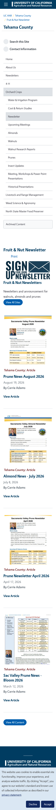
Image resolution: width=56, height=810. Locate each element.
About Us (11, 67)
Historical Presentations (20, 186)
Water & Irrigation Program (22, 100)
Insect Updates (16, 165)
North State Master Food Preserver (25, 211)
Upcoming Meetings (19, 124)
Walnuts (12, 141)
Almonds (13, 133)
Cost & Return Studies (20, 108)
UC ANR (7, 15)
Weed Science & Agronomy (20, 203)
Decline (33, 804)
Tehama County (23, 15)
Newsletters (12, 75)
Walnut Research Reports (21, 149)
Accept (47, 804)
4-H (8, 83)
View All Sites (13, 302)
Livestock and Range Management (25, 194)
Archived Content (15, 224)
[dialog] (28, 788)
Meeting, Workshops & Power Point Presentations (27, 176)
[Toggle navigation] (6, 4)
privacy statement (11, 795)
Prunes (11, 157)
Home (9, 59)
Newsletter (14, 116)
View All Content (15, 722)
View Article (11, 396)
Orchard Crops (14, 92)
